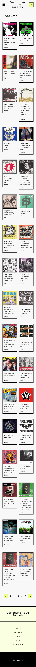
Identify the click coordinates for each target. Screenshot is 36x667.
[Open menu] (3, 5)
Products (18, 632)
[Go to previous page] (6, 596)
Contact (18, 640)
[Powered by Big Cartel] (18, 659)
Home (18, 628)
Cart (18, 636)
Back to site (18, 644)
